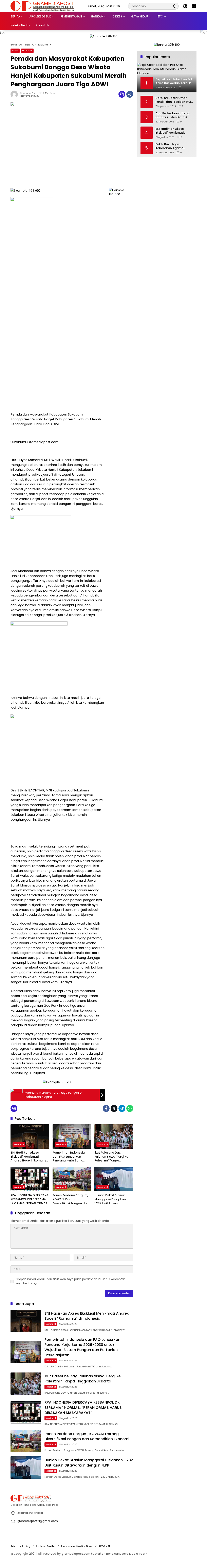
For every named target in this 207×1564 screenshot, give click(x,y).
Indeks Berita (45, 1546)
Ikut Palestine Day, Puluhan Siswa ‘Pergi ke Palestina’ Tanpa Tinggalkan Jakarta (111, 1157)
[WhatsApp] (129, 1108)
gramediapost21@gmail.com (37, 1521)
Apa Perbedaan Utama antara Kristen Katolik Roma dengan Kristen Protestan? (172, 115)
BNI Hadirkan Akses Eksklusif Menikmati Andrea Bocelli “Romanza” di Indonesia (30, 1157)
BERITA (15, 50)
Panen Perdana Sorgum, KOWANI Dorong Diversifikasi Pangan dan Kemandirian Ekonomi (71, 1199)
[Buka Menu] (194, 6)
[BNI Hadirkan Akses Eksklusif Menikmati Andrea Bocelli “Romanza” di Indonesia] (30, 1136)
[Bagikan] (129, 94)
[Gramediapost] (42, 6)
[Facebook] (106, 1108)
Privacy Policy (20, 1546)
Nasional (27, 50)
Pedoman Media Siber (77, 1546)
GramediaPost (28, 93)
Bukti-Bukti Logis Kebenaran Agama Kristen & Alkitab (169, 146)
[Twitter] (114, 1108)
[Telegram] (121, 1108)
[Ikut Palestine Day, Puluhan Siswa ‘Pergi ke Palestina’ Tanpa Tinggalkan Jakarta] (113, 1136)
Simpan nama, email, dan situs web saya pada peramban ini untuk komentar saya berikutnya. (70, 1281)
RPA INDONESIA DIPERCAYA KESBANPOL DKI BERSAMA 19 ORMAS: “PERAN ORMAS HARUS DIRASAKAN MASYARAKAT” (29, 1199)
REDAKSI (104, 1546)
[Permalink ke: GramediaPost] (15, 94)
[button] (175, 6)
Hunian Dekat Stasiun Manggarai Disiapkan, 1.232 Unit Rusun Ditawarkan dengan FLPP (112, 1199)
